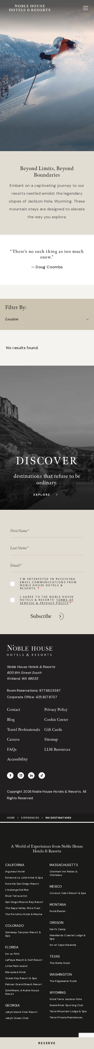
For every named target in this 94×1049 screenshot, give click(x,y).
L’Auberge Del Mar (17, 890)
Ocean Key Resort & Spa (21, 978)
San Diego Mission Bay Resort (24, 902)
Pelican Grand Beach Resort (23, 984)
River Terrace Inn (16, 896)
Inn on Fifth (12, 954)
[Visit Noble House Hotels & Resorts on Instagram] (20, 775)
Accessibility (17, 759)
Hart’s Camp (58, 929)
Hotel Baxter (58, 911)
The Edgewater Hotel (63, 981)
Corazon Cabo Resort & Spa (68, 893)
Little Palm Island (16, 966)
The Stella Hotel (60, 963)
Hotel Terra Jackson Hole (66, 999)
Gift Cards (53, 729)
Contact (13, 709)
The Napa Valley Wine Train (22, 908)
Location (12, 319)
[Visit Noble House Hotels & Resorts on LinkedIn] (31, 775)
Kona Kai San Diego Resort (22, 883)
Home (11, 817)
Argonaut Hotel (15, 871)
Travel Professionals (23, 729)
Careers (13, 739)
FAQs (11, 749)
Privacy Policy (56, 709)
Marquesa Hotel (15, 972)
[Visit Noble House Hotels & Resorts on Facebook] (10, 775)
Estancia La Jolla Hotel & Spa (24, 877)
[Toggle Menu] (85, 8)
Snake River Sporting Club (66, 1005)
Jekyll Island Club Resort (21, 1012)
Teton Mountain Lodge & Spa (68, 1011)
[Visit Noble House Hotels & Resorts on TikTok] (41, 775)
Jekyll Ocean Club (17, 1018)
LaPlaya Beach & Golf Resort (23, 960)
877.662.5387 (50, 690)
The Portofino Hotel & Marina (23, 914)
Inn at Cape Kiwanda (63, 945)
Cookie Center (56, 719)
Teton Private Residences (66, 1017)
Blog (10, 719)
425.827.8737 (46, 697)
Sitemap (51, 739)
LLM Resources (57, 749)
